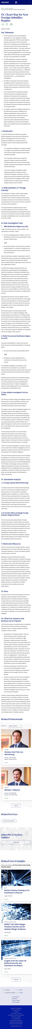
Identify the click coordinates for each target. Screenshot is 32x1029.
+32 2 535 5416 (12, 793)
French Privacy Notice (16, 1018)
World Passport (16, 1002)
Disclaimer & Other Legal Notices (16, 1008)
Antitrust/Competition (9, 821)
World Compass (16, 1000)
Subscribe (16, 842)
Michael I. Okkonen (12, 790)
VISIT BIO (6, 762)
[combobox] (15, 726)
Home (2, 8)
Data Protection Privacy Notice (16, 1013)
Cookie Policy (16, 1011)
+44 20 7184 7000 (12, 794)
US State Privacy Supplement (16, 1016)
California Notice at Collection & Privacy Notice (16, 1015)
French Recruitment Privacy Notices (16, 1020)
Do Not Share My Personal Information (16, 1023)
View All (16, 805)
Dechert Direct (15, 996)
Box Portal (14, 998)
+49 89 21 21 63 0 (12, 759)
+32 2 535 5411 (12, 757)
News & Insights (9, 8)
